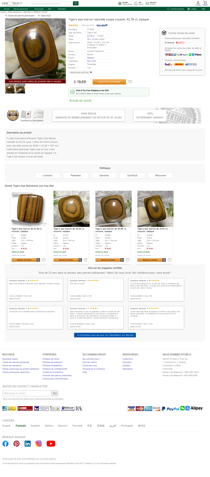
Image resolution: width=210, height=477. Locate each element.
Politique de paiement (52, 362)
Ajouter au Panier (109, 81)
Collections (128, 359)
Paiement (76, 175)
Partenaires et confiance (94, 369)
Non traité (91, 61)
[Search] (76, 3)
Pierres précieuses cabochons (16, 372)
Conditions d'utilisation (53, 372)
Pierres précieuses (21, 8)
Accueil (6, 9)
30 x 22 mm (92, 39)
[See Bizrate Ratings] (102, 25)
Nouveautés (39, 9)
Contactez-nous (90, 365)
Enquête (126, 365)
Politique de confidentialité (55, 369)
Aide (51, 8)
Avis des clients (90, 362)
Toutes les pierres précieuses (15, 362)
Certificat (132, 175)
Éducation (62, 9)
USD (203, 9)
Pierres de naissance (11, 365)
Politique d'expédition (52, 365)
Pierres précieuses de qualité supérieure (20, 369)
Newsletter (128, 369)
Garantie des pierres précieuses (57, 375)
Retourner (160, 175)
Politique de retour (51, 359)
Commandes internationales (55, 378)
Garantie (104, 175)
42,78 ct (91, 36)
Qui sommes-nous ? (91, 359)
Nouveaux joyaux (10, 359)
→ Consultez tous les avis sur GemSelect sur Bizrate (105, 335)
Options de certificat (79, 72)
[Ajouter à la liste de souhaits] (130, 82)
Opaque (90, 58)
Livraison (47, 175)
